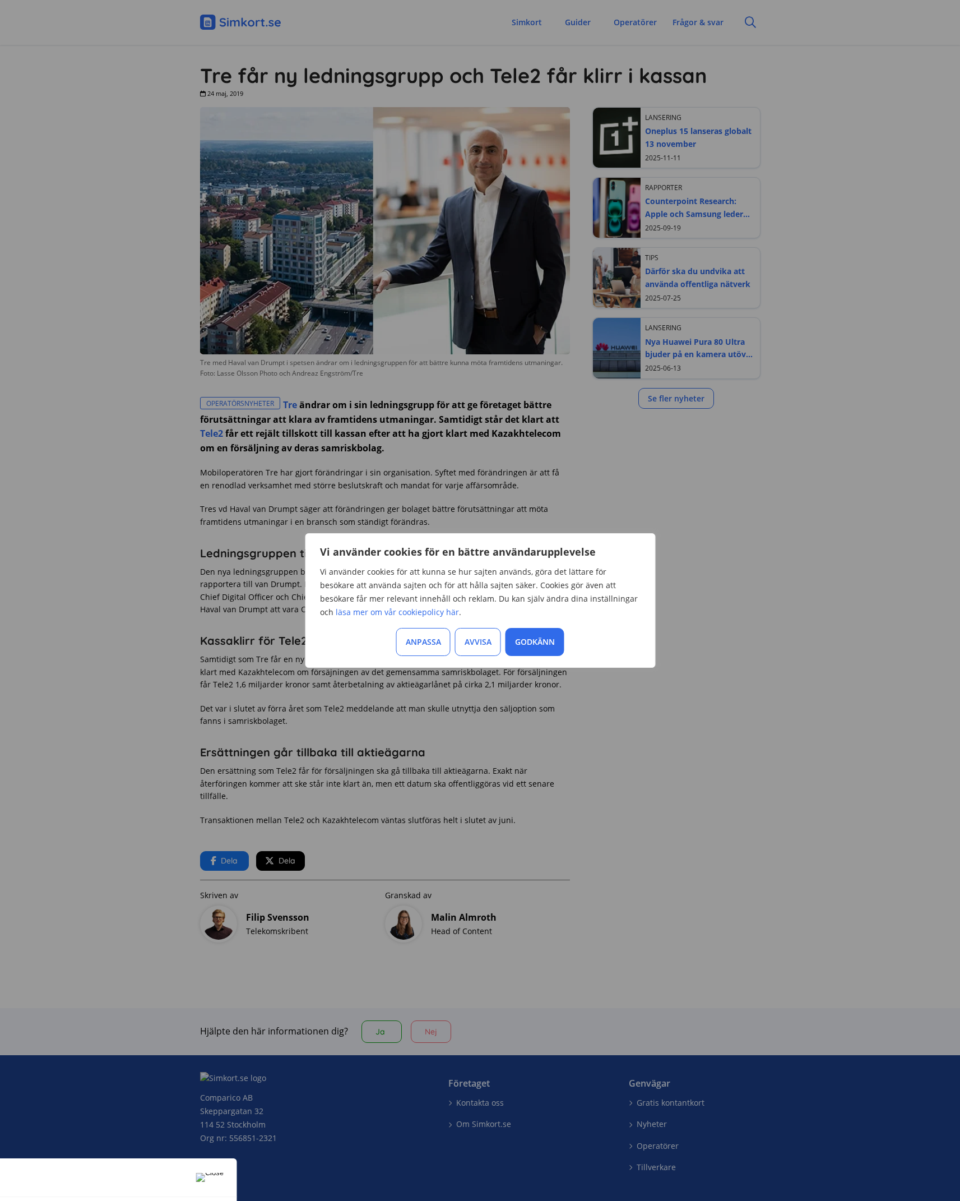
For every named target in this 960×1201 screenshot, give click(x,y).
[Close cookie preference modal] (210, 1177)
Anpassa (423, 641)
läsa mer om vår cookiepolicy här (397, 612)
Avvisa (478, 641)
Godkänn (535, 641)
